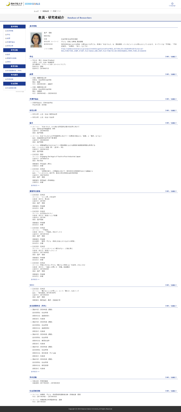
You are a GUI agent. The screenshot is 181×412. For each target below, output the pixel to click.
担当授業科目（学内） (15, 70)
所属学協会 (11, 42)
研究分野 (10, 46)
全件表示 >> (35, 185)
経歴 (8, 38)
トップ (36, 11)
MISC (9, 62)
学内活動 (10, 79)
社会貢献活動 (11, 88)
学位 (8, 34)
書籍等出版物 (11, 58)
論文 (8, 54)
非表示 (173, 56)
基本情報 (10, 31)
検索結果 (46, 11)
